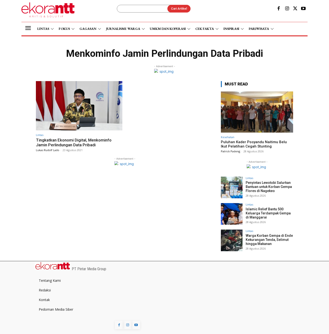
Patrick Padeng (230, 151)
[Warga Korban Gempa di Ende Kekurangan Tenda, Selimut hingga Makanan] (232, 240)
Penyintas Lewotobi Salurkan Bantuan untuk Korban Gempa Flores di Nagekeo (269, 187)
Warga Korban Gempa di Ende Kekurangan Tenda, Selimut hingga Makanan (269, 240)
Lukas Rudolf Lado (47, 150)
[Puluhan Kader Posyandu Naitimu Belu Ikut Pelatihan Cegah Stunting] (257, 112)
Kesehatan (227, 137)
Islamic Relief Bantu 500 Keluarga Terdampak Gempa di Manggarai (268, 213)
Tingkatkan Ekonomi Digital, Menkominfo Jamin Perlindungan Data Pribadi (74, 142)
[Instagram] (287, 9)
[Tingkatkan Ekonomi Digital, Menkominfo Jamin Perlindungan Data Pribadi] (79, 105)
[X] (295, 9)
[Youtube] (303, 9)
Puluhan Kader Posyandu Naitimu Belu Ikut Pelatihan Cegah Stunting (254, 144)
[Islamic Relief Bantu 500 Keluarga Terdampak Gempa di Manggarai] (232, 214)
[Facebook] (279, 9)
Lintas (39, 135)
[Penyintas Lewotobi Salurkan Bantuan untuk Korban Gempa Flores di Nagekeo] (232, 187)
